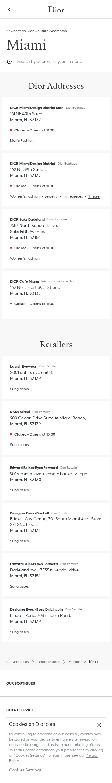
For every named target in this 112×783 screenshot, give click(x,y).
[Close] (99, 725)
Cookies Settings (25, 769)
